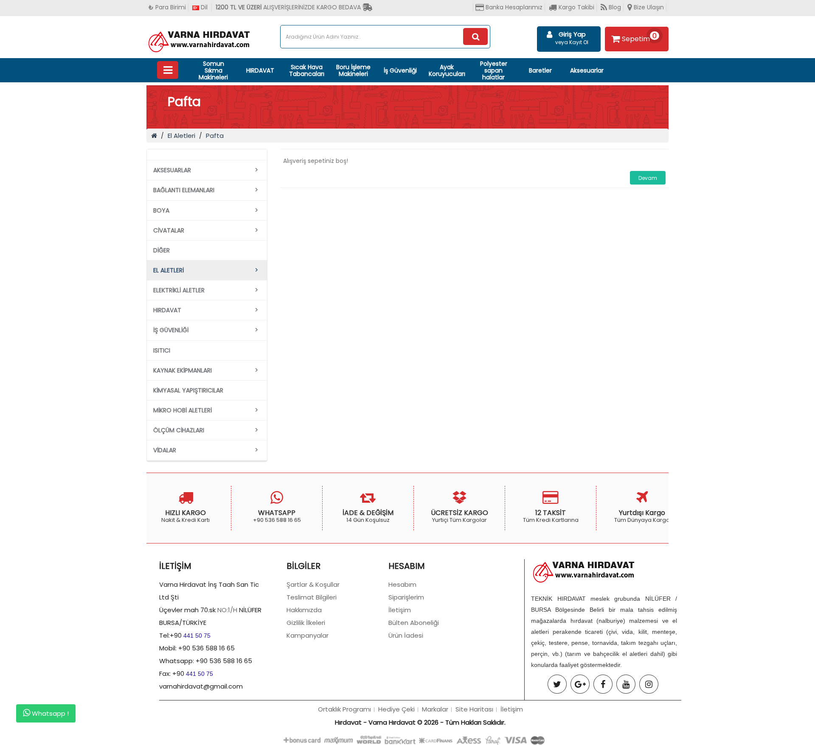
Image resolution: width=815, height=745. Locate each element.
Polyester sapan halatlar (493, 70)
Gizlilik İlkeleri (306, 622)
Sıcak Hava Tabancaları (306, 70)
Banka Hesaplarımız (513, 7)
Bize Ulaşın (648, 7)
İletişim (399, 609)
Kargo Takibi (575, 7)
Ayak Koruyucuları (447, 70)
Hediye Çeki (396, 709)
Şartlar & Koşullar (313, 584)
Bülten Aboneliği (413, 622)
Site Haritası (474, 709)
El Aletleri (181, 135)
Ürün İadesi (405, 635)
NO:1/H (227, 609)
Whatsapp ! (49, 713)
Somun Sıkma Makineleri (213, 70)
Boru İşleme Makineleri (353, 70)
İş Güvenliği (400, 70)
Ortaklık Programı (344, 709)
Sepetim (639, 37)
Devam (647, 178)
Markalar (435, 709)
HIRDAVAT (260, 70)
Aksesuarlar (587, 70)
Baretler (540, 70)
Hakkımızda (304, 609)
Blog (614, 7)
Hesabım (402, 584)
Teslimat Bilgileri (312, 597)
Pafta (215, 135)
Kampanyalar (308, 635)
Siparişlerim (406, 597)
